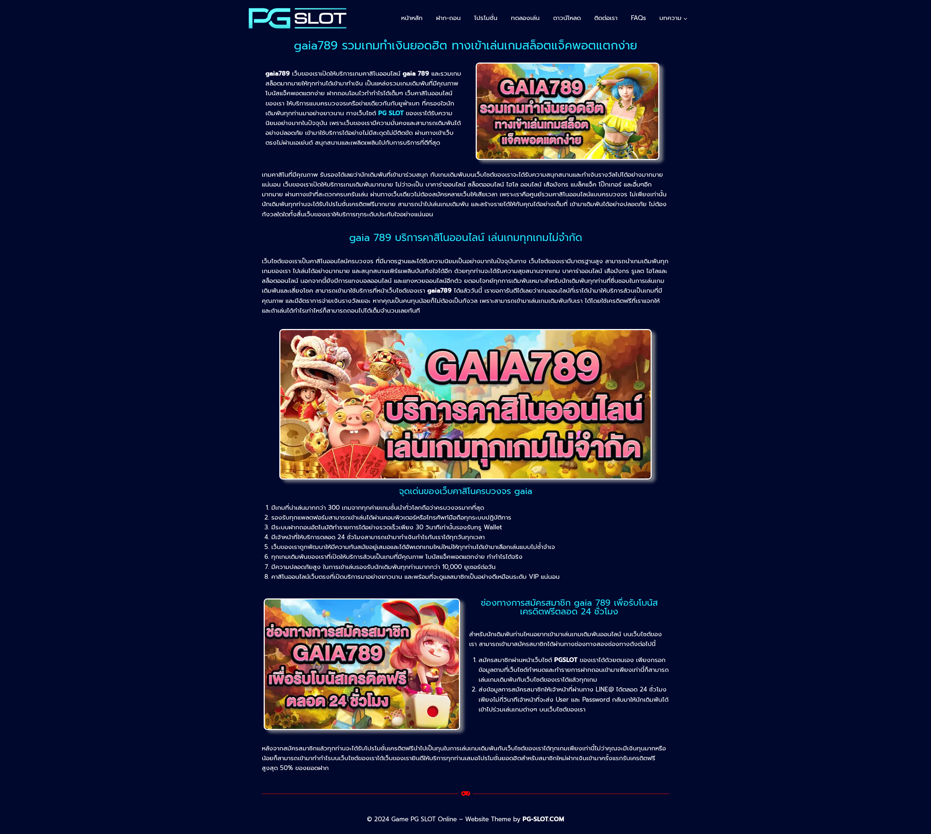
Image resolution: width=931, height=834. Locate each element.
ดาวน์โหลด (567, 18)
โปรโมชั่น (486, 18)
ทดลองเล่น (525, 18)
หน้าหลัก (412, 18)
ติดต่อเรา (606, 18)
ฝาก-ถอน (448, 18)
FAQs (638, 18)
